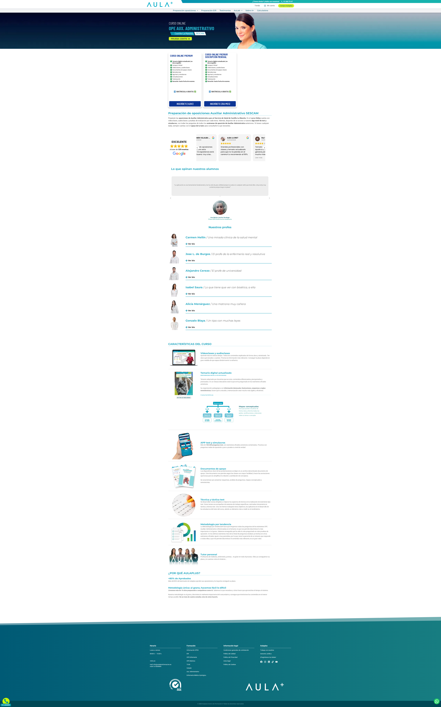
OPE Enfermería (192, 657)
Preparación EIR (208, 10)
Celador (189, 668)
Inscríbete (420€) (185, 103)
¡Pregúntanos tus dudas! (268, 657)
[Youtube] (276, 662)
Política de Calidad (229, 654)
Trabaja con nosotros (267, 650)
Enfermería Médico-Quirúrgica (196, 675)
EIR (188, 654)
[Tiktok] (273, 662)
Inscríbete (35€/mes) (220, 103)
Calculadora (262, 10)
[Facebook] (261, 662)
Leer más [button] (237, 158)
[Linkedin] (269, 662)
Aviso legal (226, 661)
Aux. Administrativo (193, 671)
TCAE (188, 664)
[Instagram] (265, 662)
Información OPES (193, 650)
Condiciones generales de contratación (236, 650)
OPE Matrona (191, 661)
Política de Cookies (229, 664)
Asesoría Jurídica (265, 654)
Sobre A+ (250, 10)
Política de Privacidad (230, 657)
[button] (264, 147)
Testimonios (225, 10)
